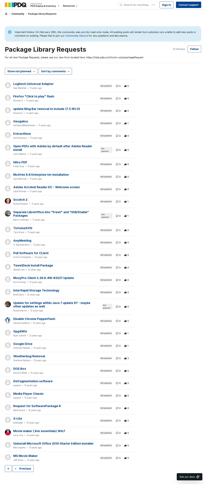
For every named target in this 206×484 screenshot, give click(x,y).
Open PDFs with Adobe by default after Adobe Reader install (52, 148)
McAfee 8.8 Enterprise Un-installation (41, 174)
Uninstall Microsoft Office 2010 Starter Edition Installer (53, 443)
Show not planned (19, 71)
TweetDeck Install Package (33, 265)
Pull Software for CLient (31, 253)
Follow (194, 49)
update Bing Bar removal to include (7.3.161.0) (46, 109)
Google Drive (22, 344)
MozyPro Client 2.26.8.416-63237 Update (43, 278)
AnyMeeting (22, 240)
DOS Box (19, 368)
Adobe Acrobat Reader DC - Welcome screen (46, 187)
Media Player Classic (28, 393)
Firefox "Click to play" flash (33, 96)
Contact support (189, 4)
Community (17, 13)
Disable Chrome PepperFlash (34, 319)
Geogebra (20, 121)
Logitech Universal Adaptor (33, 84)
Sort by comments (53, 71)
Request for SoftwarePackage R (37, 406)
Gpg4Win (20, 331)
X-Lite (17, 418)
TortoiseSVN (22, 228)
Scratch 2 (20, 199)
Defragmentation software (33, 381)
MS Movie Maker (25, 456)
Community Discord (76, 35)
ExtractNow (22, 133)
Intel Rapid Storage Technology (36, 290)
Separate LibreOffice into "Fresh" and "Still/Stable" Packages (51, 214)
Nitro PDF (20, 162)
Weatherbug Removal (29, 356)
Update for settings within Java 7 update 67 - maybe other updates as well (51, 304)
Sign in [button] (166, 4)
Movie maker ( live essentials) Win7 (39, 431)
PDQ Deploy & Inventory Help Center (6, 13)
